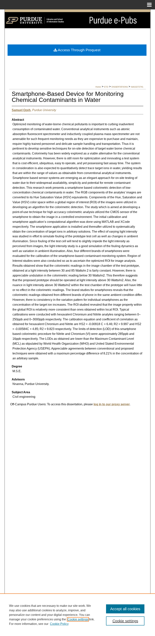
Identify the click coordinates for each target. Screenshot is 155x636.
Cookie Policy (59, 623)
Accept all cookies (125, 609)
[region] (77, 614)
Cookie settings (77, 619)
